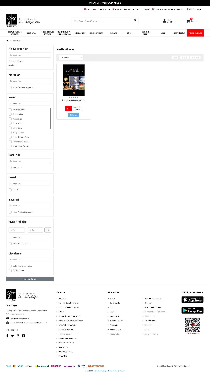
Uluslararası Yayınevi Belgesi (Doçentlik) (169, 9)
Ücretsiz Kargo (18, 270)
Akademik (12, 65)
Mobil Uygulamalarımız (192, 292)
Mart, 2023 (17, 167)
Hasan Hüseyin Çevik (21, 137)
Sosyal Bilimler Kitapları (153, 298)
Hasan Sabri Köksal (20, 141)
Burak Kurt (17, 123)
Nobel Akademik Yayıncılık (23, 87)
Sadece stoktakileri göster (23, 266)
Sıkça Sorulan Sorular (66, 343)
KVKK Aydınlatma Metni (67, 325)
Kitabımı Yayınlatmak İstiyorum (98, 9)
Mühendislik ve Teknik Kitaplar (156, 312)
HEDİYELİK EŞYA (179, 33)
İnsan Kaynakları (65, 334)
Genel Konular (115, 303)
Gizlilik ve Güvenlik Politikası (69, 303)
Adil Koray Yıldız (19, 110)
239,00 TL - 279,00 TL (21, 243)
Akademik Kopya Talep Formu (69, 316)
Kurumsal (60, 292)
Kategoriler (113, 292)
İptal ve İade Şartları (66, 329)
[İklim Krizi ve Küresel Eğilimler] (74, 80)
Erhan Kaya (17, 128)
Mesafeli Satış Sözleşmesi (67, 338)
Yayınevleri (63, 356)
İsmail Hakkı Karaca (20, 146)
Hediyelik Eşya (115, 334)
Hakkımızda (63, 298)
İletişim (61, 312)
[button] (192, 21)
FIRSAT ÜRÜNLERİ (195, 33)
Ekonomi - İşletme (16, 61)
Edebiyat (148, 325)
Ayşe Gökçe (17, 119)
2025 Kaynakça (195, 9)
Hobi (111, 307)
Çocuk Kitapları (150, 321)
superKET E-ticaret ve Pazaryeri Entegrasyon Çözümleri (105, 371)
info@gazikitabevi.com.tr (20, 319)
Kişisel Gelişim (150, 316)
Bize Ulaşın (11, 305)
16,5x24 (16, 190)
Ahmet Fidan (18, 114)
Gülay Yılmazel (18, 132)
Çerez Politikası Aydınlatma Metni (71, 321)
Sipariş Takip (63, 347)
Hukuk (112, 298)
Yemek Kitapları (116, 329)
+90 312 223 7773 (17, 314)
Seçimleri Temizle (30, 279)
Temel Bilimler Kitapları (153, 307)
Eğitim (147, 329)
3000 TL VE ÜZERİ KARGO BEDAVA (105, 3)
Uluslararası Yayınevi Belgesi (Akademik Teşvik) (132, 9)
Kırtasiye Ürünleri (116, 321)
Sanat (112, 312)
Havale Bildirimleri (66, 351)
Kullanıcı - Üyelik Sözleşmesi (69, 307)
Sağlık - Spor (114, 316)
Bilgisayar (148, 303)
